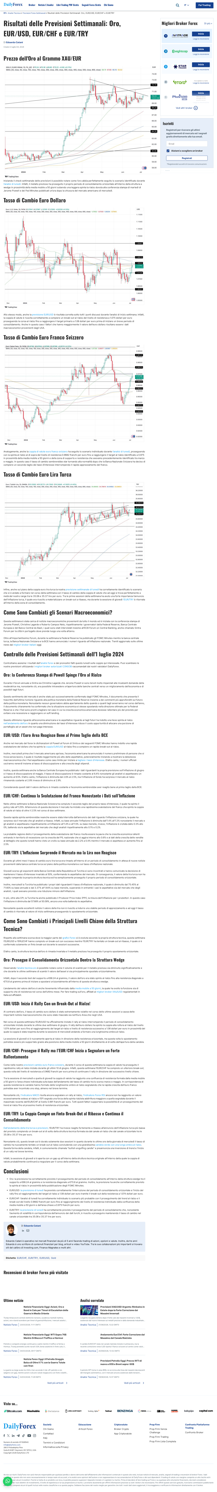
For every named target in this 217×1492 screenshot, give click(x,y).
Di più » (208, 23)
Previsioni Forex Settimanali (34, 13)
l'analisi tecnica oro (27, 968)
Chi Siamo (108, 5)
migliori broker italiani (24, 644)
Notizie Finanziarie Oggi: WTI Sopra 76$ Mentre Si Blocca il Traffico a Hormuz (45, 1336)
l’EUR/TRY (128, 599)
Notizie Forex (10, 1324)
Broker (32, 5)
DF (5, 13)
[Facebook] (4, 1435)
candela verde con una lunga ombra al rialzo (118, 1144)
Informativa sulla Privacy (55, 1447)
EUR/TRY (33, 1258)
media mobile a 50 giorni (88, 988)
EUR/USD (44, 1258)
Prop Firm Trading (159, 1436)
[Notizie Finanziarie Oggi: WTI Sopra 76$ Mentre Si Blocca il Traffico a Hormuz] (12, 1333)
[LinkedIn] (23, 1230)
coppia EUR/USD (54, 746)
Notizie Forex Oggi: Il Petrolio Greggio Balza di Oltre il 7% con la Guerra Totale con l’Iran (44, 1362)
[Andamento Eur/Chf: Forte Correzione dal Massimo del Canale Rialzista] (89, 1333)
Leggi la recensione (201, 39)
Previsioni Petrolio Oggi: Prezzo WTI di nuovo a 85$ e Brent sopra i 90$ (121, 1362)
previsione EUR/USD (43, 314)
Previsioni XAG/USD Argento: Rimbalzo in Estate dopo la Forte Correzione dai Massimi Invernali (122, 1310)
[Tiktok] (23, 1435)
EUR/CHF (22, 1258)
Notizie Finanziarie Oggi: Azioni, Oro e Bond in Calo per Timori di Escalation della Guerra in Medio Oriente (46, 1310)
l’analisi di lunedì (12, 184)
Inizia (201, 33)
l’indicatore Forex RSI (94, 1095)
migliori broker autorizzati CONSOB (53, 666)
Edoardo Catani (32, 1225)
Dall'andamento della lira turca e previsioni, (26, 1128)
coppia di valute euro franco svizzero (48, 451)
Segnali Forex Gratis (91, 5)
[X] (8, 1435)
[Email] (28, 1230)
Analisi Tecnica (14, 13)
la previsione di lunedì (32, 1190)
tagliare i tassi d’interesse (91, 760)
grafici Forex (69, 937)
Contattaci (48, 1433)
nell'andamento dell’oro (16, 723)
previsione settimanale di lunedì (82, 589)
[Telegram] (18, 1435)
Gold (53, 1258)
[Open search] (177, 5)
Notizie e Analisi (45, 5)
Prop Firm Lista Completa (163, 1441)
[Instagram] (34, 1435)
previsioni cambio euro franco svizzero (43, 1064)
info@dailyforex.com (12, 1445)
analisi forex (47, 663)
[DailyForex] (20, 1426)
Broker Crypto (121, 1429)
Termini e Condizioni (54, 1442)
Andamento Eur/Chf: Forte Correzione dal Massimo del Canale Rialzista (122, 1336)
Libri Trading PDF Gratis (67, 5)
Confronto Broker (194, 1432)
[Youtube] (29, 1435)
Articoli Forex (86, 1429)
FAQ (45, 1438)
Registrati (187, 158)
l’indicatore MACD (30, 1095)
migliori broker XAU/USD (109, 991)
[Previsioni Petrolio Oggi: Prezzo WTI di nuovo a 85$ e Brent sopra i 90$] (89, 1359)
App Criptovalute (123, 1433)
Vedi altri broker (184, 108)
